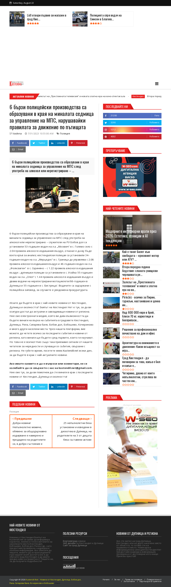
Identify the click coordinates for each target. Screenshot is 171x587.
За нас (117, 579)
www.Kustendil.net (67, 350)
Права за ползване (133, 579)
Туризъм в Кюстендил (124, 8)
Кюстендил (111, 96)
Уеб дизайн (69, 543)
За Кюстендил (23, 8)
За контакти (148, 8)
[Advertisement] (85, 53)
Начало (106, 579)
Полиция (65, 133)
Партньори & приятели (150, 581)
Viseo (57, 583)
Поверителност (154, 579)
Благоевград (70, 540)
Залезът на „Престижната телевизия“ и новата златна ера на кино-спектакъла (55, 96)
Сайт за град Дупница (75, 545)
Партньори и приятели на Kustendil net (84, 8)
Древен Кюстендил (46, 8)
